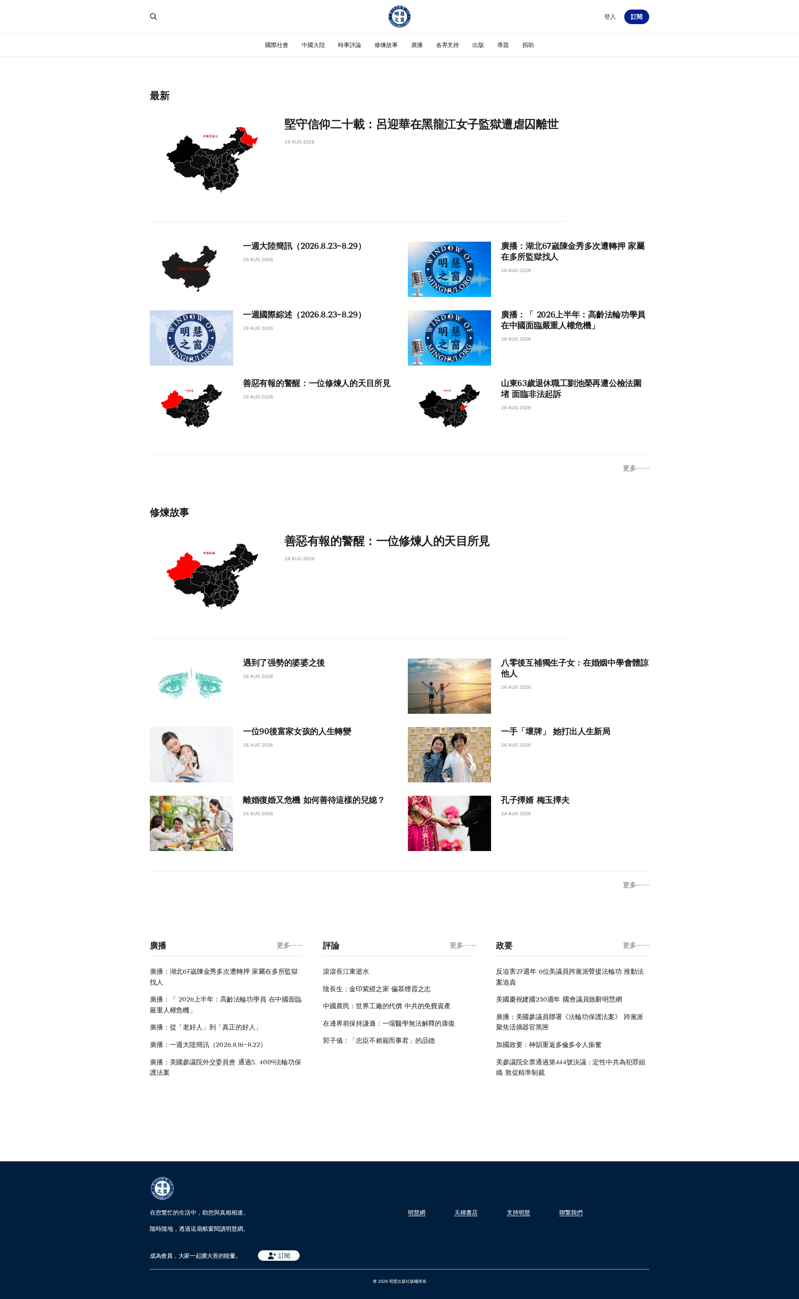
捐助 (528, 44)
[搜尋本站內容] (153, 16)
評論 (331, 945)
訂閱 (637, 16)
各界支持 (447, 44)
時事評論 (349, 44)
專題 (503, 44)
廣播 (417, 44)
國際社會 (276, 44)
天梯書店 (466, 1212)
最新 (160, 95)
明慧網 (416, 1212)
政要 (504, 945)
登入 (610, 16)
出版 (478, 44)
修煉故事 (386, 44)
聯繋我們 (571, 1212)
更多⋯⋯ (636, 468)
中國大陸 (313, 44)
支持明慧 (518, 1212)
